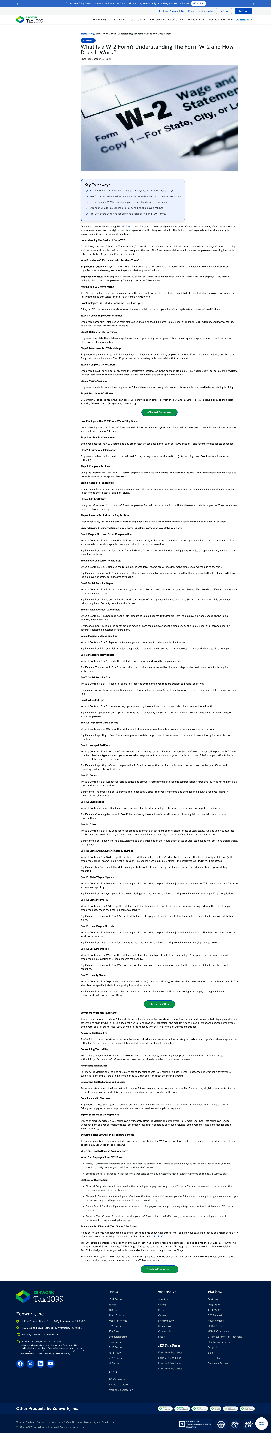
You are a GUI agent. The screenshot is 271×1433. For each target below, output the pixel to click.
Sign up (243, 11)
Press (161, 1336)
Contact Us (164, 1331)
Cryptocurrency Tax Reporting (225, 1336)
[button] (101, 19)
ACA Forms (115, 1309)
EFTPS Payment (216, 1325)
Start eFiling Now (159, 1004)
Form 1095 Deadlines (170, 1368)
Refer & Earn (215, 1358)
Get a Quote (206, 11)
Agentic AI (243, 19)
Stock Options (117, 1315)
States (118, 19)
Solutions (136, 19)
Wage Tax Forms (118, 1320)
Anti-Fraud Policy (105, 1422)
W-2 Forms (88, 40)
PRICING (173, 19)
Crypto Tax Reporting (220, 1342)
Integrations (215, 1304)
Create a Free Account (159, 1269)
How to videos (216, 1320)
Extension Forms (118, 1336)
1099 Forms (115, 1299)
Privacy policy (166, 1320)
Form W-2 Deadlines (169, 1363)
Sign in (224, 11)
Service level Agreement (50, 1422)
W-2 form (126, 226)
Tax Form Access (168, 11)
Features (213, 1299)
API (182, 19)
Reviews (163, 1309)
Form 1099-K (116, 1352)
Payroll (112, 1304)
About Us (163, 1299)
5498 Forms (115, 1347)
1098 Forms (115, 1325)
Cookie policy (165, 1325)
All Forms (114, 1363)
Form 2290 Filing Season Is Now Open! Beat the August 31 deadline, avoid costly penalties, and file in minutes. (135, 3)
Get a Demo (188, 11)
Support (212, 1347)
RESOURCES (194, 19)
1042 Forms (115, 1342)
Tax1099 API (214, 1309)
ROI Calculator (117, 1379)
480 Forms (115, 1331)
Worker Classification (121, 1389)
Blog (91, 33)
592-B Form (115, 1358)
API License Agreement (83, 1422)
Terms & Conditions (26, 1422)
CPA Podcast (215, 1315)
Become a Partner (218, 1363)
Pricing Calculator (119, 1384)
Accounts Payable (221, 19)
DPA (67, 1422)
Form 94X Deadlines (169, 1357)
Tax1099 (158, 1236)
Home (84, 33)
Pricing (162, 1304)
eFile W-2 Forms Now (159, 412)
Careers (163, 1315)
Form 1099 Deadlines (170, 1352)
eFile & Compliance (219, 1331)
